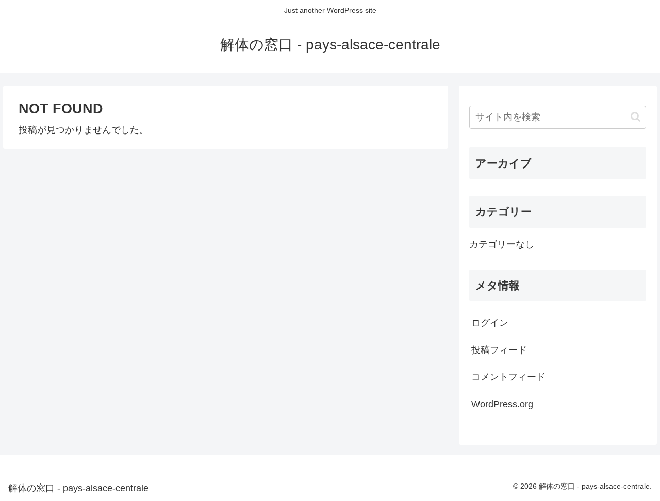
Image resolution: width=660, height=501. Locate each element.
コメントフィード (508, 377)
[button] (635, 117)
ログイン (489, 323)
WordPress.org (502, 404)
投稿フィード (499, 350)
